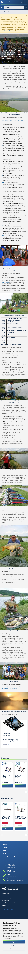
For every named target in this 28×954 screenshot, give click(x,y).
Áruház (5, 844)
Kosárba (7, 785)
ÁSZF (3, 895)
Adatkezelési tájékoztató (9, 898)
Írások (4, 850)
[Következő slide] (26, 792)
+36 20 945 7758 (11, 871)
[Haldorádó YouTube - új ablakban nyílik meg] (4, 909)
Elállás (4, 905)
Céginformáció (6, 893)
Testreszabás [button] (14, 949)
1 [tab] (12, 792)
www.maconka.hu (10, 585)
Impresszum (5, 900)
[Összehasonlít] (12, 765)
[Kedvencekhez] (12, 763)
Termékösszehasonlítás (10, 857)
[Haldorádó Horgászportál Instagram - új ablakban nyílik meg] (13, 909)
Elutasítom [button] (14, 945)
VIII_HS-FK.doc (5, 282)
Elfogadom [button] (14, 942)
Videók (5, 847)
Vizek (4, 853)
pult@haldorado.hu (6, 30)
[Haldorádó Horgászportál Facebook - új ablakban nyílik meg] (9, 909)
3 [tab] (16, 792)
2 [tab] (14, 792)
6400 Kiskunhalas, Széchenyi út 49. (15, 880)
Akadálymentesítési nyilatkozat (10, 902)
